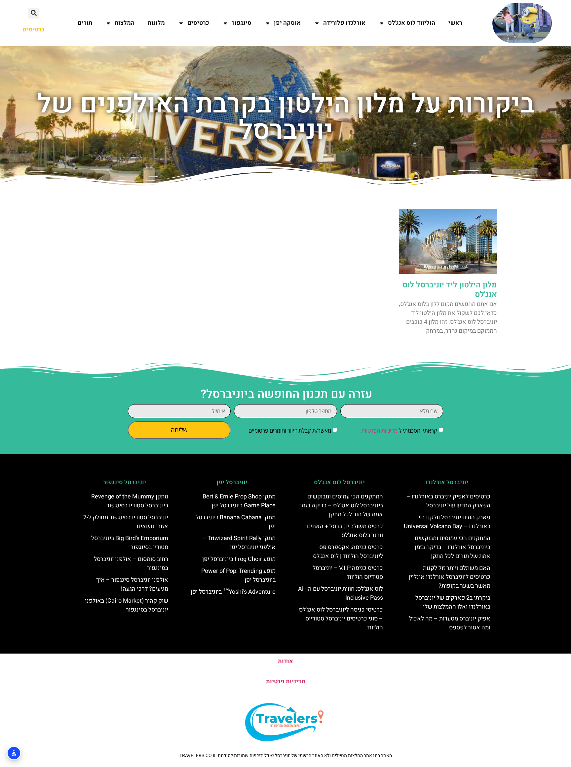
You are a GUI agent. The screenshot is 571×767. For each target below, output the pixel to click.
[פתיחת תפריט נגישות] (14, 753)
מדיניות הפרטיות (379, 430)
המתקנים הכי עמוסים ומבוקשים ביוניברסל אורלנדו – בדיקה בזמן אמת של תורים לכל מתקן (452, 547)
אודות (285, 661)
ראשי (455, 23)
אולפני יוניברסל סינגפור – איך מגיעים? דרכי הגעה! (132, 584)
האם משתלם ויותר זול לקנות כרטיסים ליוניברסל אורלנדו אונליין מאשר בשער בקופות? (449, 577)
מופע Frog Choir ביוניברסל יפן (239, 559)
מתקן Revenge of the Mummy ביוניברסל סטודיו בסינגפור (129, 501)
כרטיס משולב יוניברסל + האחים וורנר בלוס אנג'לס (345, 531)
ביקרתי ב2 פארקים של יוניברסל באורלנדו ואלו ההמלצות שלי (452, 602)
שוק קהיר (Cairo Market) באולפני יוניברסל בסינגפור (126, 605)
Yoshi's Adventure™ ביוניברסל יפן (233, 591)
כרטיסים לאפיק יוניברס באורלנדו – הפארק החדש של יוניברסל (448, 501)
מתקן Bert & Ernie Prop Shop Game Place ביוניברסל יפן (239, 501)
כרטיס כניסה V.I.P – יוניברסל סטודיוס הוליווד (348, 572)
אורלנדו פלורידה (344, 23)
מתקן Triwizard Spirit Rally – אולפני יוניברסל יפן (239, 543)
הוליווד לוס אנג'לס (411, 23)
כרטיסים (198, 23)
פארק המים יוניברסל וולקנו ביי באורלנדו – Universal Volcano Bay (447, 522)
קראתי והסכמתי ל (399, 430)
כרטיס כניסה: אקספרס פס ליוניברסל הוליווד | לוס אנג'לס (348, 552)
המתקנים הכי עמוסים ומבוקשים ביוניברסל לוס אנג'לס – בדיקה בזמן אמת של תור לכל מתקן (341, 505)
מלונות (156, 23)
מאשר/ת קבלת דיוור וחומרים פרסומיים (289, 430)
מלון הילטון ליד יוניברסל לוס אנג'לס (449, 289)
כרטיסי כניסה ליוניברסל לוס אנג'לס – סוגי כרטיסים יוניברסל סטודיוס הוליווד (341, 618)
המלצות (124, 23)
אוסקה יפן (287, 23)
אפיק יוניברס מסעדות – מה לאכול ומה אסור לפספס (449, 623)
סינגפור (241, 23)
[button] (33, 13)
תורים (85, 23)
